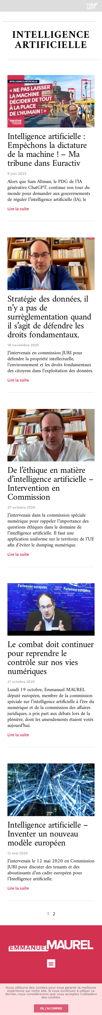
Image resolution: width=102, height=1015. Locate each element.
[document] (51, 507)
